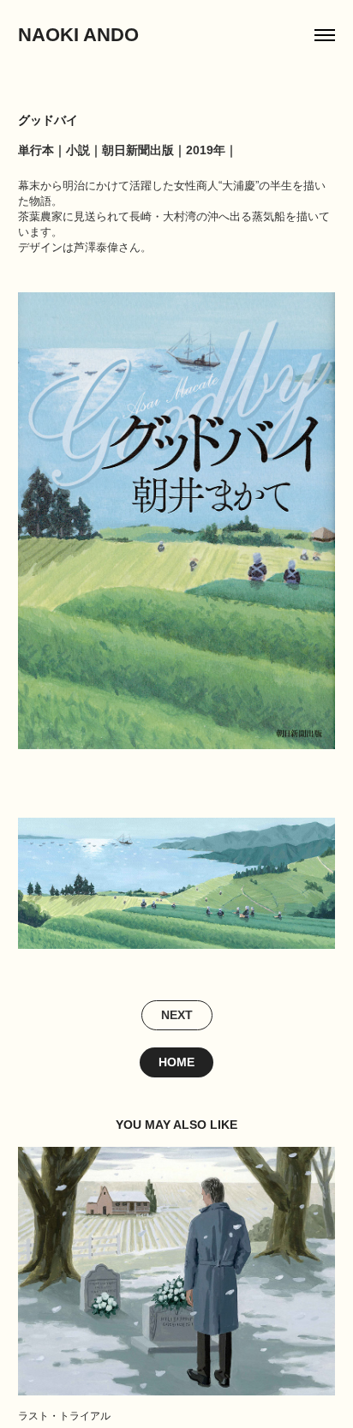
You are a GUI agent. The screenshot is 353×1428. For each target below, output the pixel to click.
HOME (176, 1062)
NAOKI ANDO (78, 34)
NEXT (177, 1015)
